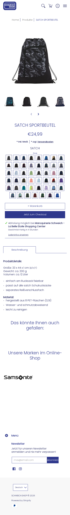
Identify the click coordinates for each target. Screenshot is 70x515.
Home (15, 19)
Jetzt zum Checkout (35, 214)
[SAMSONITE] (18, 378)
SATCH (35, 148)
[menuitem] (43, 6)
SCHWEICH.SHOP (19, 495)
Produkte (27, 19)
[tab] (19, 249)
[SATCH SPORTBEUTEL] (10, 101)
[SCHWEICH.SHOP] (9, 6)
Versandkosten (45, 141)
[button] (43, 6)
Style (35, 153)
